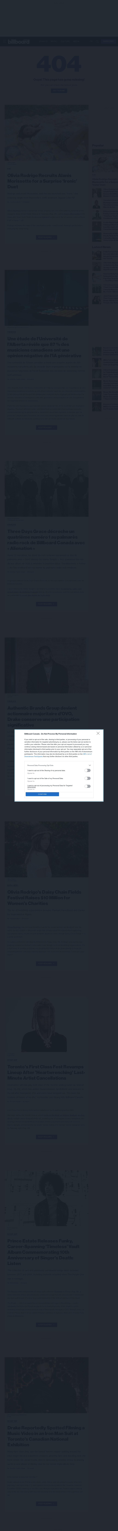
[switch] (88, 770)
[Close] (99, 734)
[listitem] (59, 765)
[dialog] (59, 765)
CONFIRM (42, 794)
